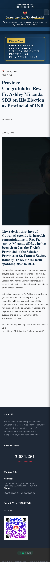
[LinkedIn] (32, 7)
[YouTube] (28, 7)
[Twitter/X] (25, 7)
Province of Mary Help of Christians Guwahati (25, 17)
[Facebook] (18, 7)
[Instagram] (21, 7)
